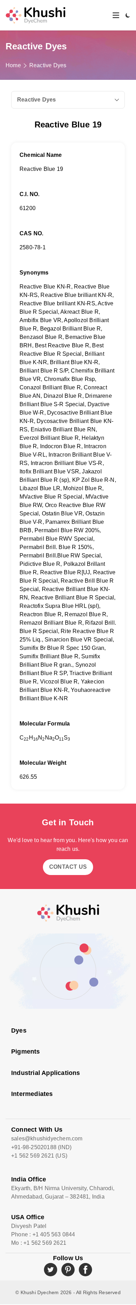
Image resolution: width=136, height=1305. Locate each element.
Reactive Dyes (48, 65)
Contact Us (68, 867)
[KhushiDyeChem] (35, 15)
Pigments (25, 1051)
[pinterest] (68, 1269)
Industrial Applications (45, 1072)
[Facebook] (85, 1269)
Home (13, 65)
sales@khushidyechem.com (47, 1138)
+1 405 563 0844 (53, 1234)
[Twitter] (50, 1269)
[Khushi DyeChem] (68, 913)
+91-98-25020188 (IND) (41, 1147)
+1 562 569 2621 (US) (39, 1156)
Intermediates (32, 1093)
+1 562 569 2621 (44, 1243)
